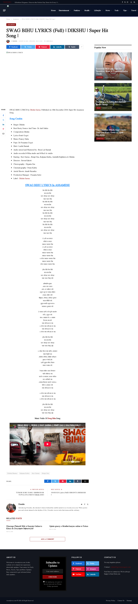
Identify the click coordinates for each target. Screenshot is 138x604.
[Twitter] (3, 120)
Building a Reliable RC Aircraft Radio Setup (111, 103)
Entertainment (64, 10)
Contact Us (120, 600)
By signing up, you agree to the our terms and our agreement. (53, 584)
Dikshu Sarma (35, 109)
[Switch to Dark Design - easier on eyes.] (131, 2)
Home (53, 10)
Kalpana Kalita (24, 473)
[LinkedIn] (3, 124)
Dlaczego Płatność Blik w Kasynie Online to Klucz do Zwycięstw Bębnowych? (24, 527)
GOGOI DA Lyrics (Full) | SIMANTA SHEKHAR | (68, 493)
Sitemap (129, 600)
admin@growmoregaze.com (121, 567)
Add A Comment (47, 539)
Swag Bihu (52, 418)
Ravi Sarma (36, 473)
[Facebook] (3, 115)
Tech (116, 10)
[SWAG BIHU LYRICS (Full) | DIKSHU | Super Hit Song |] (47, 78)
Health (86, 10)
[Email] (3, 133)
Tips (124, 10)
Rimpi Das (45, 473)
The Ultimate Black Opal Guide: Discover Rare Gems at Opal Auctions (111, 132)
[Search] (134, 2)
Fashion (77, 10)
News (108, 10)
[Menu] (4, 10)
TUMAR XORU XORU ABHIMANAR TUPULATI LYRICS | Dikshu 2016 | (30, 493)
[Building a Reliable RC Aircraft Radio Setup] (113, 97)
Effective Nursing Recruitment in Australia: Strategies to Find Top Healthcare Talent (37, 2)
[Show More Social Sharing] (82, 47)
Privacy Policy (110, 600)
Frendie (14, 41)
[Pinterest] (3, 129)
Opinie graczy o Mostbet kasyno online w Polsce (68, 526)
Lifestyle (97, 10)
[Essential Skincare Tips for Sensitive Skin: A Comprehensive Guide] (113, 66)
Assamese (11, 25)
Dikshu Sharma (12, 473)
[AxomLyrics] (27, 10)
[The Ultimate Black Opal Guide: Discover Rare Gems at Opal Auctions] (113, 128)
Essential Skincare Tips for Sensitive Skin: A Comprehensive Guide (112, 71)
